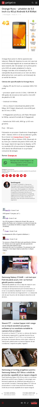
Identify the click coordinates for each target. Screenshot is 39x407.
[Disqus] (19, 230)
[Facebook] (3, 175)
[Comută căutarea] (32, 3)
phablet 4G (27, 171)
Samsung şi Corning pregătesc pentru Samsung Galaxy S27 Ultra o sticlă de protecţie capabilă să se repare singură (19, 372)
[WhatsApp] (6, 175)
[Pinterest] (14, 175)
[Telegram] (17, 175)
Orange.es (12, 155)
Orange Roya (18, 137)
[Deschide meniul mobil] (36, 2)
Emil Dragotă (7, 14)
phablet (21, 171)
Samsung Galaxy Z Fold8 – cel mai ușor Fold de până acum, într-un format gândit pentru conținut (19, 280)
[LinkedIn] (21, 175)
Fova (26, 137)
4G (11, 171)
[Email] (25, 175)
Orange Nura (15, 171)
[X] (10, 175)
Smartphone (11, 169)
